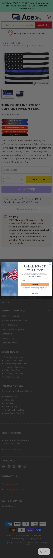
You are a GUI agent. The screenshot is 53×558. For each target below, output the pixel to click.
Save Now (35, 284)
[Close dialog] (50, 263)
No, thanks (35, 293)
